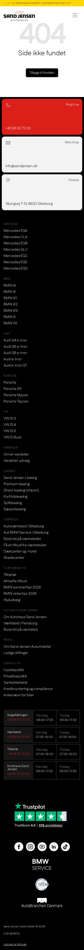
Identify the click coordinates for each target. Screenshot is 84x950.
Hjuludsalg (12, 600)
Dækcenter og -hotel (20, 551)
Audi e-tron (13, 359)
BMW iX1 (10, 298)
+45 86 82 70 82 (18, 754)
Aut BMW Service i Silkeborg (26, 532)
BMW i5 (10, 291)
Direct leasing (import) (21, 490)
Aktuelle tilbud (15, 581)
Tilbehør (10, 574)
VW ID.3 (10, 418)
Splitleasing (13, 503)
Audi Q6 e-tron (15, 346)
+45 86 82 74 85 (18, 737)
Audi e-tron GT (15, 365)
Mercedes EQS (16, 268)
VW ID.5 (10, 431)
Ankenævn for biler (19, 695)
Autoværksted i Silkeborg (24, 526)
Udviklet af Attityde (15, 944)
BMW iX (10, 317)
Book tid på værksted (21, 629)
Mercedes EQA (16, 230)
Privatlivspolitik (15, 676)
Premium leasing (17, 484)
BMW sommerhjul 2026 (22, 587)
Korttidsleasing (15, 496)
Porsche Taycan (16, 401)
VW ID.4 (10, 424)
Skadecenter (14, 557)
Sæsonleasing (15, 509)
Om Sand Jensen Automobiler (27, 646)
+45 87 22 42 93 (18, 774)
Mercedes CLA (15, 237)
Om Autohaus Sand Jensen (25, 617)
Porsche (10, 382)
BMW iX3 (11, 310)
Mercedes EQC (16, 255)
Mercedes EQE (15, 262)
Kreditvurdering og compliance (28, 689)
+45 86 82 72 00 (18, 720)
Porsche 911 (13, 388)
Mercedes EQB (16, 243)
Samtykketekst (16, 682)
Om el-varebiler (16, 454)
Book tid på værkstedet (22, 538)
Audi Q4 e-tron (15, 340)
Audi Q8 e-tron (15, 353)
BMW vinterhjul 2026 (20, 593)
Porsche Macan (16, 395)
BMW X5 (10, 323)
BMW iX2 (11, 304)
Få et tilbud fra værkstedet (25, 545)
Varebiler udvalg (17, 460)
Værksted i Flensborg (20, 623)
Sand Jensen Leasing (20, 477)
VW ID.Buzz (12, 437)
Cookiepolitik (14, 670)
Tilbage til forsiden (42, 73)
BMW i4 (10, 285)
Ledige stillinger (16, 653)
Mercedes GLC (16, 249)
